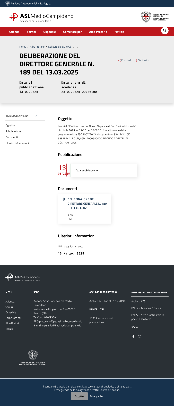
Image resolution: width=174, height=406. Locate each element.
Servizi (31, 31)
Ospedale (49, 31)
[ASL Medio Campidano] (7, 3)
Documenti (11, 137)
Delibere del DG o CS (60, 47)
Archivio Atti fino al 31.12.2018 (107, 301)
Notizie (119, 31)
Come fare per (72, 31)
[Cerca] (165, 30)
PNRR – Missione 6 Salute (146, 308)
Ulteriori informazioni (17, 143)
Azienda (14, 31)
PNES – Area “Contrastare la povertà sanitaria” (147, 317)
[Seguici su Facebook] (133, 336)
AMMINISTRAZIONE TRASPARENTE (149, 292)
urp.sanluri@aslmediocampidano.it (61, 325)
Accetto (79, 396)
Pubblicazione (13, 131)
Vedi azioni (144, 60)
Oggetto (10, 125)
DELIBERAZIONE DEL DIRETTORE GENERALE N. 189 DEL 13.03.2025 (87, 203)
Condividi (126, 60)
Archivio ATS (138, 301)
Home (22, 47)
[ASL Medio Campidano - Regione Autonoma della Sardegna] (22, 277)
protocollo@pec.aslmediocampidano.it (60, 321)
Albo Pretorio (98, 31)
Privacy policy (96, 396)
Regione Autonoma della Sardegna (30, 3)
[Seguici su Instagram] (139, 336)
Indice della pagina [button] (16, 115)
